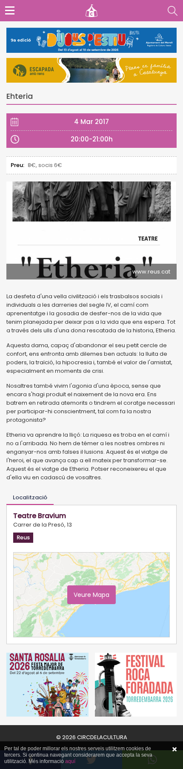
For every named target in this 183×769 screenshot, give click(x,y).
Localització (30, 497)
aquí (70, 761)
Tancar (174, 749)
